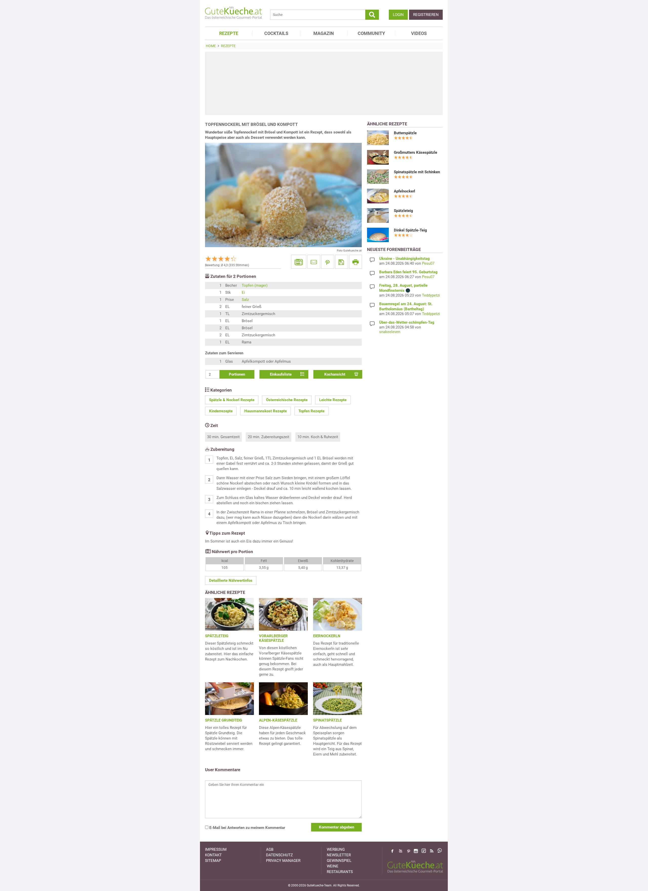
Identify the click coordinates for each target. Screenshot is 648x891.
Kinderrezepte (221, 411)
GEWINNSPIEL (339, 860)
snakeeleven (389, 332)
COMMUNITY (371, 33)
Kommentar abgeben (336, 827)
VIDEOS (419, 33)
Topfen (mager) (255, 285)
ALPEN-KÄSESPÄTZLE (278, 720)
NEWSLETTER (339, 855)
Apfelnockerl (404, 191)
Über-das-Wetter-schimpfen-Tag (406, 322)
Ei (243, 292)
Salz (245, 299)
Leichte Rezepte (333, 400)
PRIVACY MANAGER (283, 860)
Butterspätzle (405, 133)
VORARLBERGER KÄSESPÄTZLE (273, 638)
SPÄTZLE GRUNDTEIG (223, 720)
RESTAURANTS (340, 871)
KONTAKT (213, 855)
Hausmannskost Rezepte (265, 411)
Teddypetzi (431, 295)
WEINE (332, 866)
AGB (269, 849)
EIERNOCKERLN (326, 636)
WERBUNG (336, 849)
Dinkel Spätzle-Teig (410, 230)
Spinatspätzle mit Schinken (417, 172)
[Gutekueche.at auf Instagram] (416, 851)
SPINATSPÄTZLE (327, 720)
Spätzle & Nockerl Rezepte (231, 400)
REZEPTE (228, 33)
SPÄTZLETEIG (216, 636)
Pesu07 (428, 263)
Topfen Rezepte (311, 411)
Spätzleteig (403, 210)
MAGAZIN (323, 33)
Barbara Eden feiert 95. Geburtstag (408, 272)
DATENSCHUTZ (279, 855)
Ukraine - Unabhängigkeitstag (404, 258)
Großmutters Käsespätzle (415, 152)
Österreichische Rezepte (287, 400)
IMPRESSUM (216, 849)
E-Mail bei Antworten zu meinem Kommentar (246, 827)
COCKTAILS (276, 33)
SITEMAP (213, 860)
